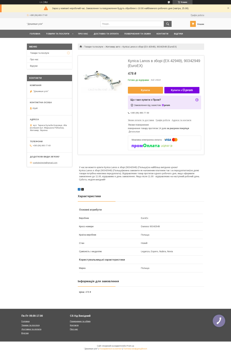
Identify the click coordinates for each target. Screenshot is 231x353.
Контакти (162, 34)
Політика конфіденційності (135, 349)
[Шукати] (168, 24)
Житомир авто (112, 46)
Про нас (83, 34)
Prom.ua (130, 346)
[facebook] (79, 190)
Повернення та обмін (137, 34)
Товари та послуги (57, 34)
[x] (82, 190)
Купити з (176, 90)
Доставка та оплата (106, 34)
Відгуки (178, 34)
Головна (35, 34)
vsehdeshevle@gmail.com (45, 162)
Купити (145, 90)
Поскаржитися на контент (110, 349)
